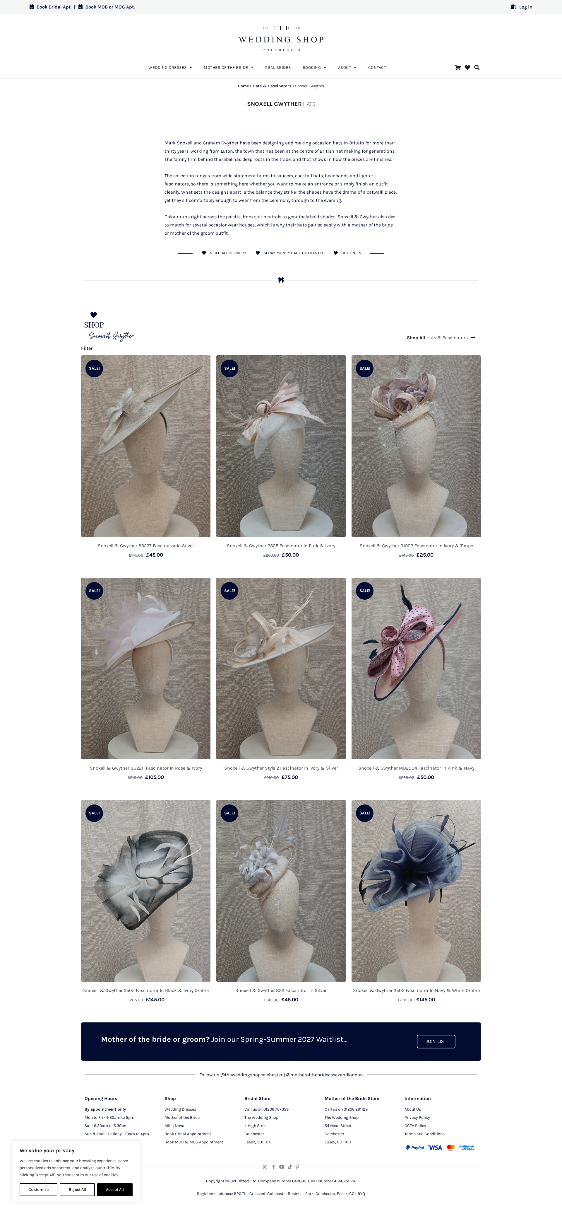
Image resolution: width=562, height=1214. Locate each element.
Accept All (115, 1189)
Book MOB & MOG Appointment (194, 1142)
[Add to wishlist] (202, 363)
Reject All (77, 1189)
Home (243, 85)
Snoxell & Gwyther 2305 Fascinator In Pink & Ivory (281, 545)
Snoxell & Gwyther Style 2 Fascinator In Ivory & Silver (281, 768)
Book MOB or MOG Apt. (110, 7)
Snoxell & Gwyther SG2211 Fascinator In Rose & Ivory (146, 768)
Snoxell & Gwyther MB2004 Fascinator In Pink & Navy (416, 768)
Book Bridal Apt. (54, 7)
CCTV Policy (415, 1125)
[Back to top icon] (534, 1202)
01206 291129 (356, 1109)
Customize (38, 1189)
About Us (413, 1109)
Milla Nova (174, 1125)
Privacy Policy (417, 1117)
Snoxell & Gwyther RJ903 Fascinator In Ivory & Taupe (416, 545)
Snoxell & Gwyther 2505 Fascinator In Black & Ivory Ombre (146, 990)
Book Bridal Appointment (188, 1133)
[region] (76, 1171)
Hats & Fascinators (272, 85)
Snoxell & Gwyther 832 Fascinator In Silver (281, 990)
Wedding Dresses (180, 1109)
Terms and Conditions (425, 1133)
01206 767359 (276, 1109)
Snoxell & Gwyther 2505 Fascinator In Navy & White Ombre (416, 990)
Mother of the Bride (182, 1117)
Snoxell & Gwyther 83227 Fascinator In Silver (146, 545)
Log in (525, 7)
